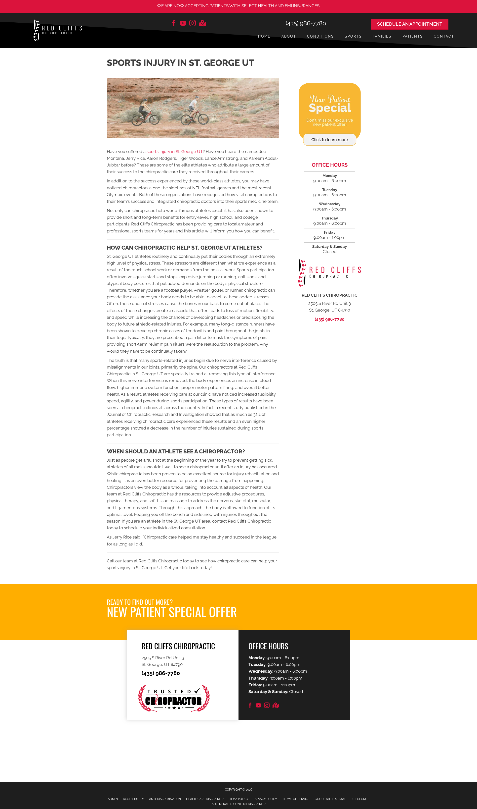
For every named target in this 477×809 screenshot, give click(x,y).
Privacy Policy (265, 799)
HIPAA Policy (238, 799)
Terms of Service (296, 799)
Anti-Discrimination (165, 799)
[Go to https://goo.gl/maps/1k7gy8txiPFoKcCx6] (202, 24)
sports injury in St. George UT (175, 151)
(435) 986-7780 (306, 23)
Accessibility (133, 799)
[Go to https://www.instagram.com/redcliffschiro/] (192, 24)
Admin (113, 799)
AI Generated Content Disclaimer (239, 804)
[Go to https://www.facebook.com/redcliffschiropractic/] (173, 24)
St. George (361, 799)
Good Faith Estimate (331, 799)
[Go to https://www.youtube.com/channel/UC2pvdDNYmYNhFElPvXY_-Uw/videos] (183, 24)
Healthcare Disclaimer (205, 799)
